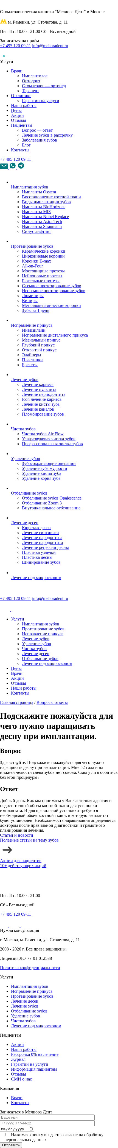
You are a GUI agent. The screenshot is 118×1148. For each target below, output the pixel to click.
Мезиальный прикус (41, 340)
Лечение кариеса (38, 384)
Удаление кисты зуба (41, 473)
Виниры (30, 300)
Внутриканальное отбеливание (51, 508)
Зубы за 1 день (35, 310)
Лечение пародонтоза (42, 537)
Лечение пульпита (39, 389)
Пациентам (21, 125)
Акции (17, 115)
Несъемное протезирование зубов (53, 290)
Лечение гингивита (40, 532)
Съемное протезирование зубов (51, 285)
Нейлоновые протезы (42, 275)
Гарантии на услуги (40, 100)
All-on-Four (32, 266)
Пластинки (32, 359)
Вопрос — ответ (37, 130)
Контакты (20, 150)
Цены (16, 110)
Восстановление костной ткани (51, 196)
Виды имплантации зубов (46, 201)
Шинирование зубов (41, 562)
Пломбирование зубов (43, 414)
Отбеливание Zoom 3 (42, 503)
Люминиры (33, 295)
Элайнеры (31, 354)
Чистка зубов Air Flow (43, 433)
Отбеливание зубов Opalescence (52, 498)
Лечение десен (24, 522)
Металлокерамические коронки (51, 305)
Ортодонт (31, 80)
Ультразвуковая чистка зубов (48, 438)
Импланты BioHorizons (43, 206)
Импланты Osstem (39, 192)
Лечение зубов (24, 379)
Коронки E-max (36, 261)
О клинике (21, 95)
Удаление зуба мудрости (44, 468)
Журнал (18, 1059)
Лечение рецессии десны (45, 547)
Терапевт (30, 90)
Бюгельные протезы (41, 280)
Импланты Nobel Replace (45, 216)
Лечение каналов (38, 409)
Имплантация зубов (29, 187)
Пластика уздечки (39, 552)
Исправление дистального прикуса (55, 335)
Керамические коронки (43, 251)
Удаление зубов (25, 458)
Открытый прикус (39, 350)
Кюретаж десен (36, 527)
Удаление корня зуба (41, 478)
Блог (26, 145)
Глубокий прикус (38, 345)
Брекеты (30, 364)
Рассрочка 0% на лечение (34, 1054)
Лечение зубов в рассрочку (47, 135)
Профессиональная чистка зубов (52, 443)
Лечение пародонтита (42, 542)
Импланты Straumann (42, 226)
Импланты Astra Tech (42, 221)
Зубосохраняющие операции (49, 463)
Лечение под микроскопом (36, 577)
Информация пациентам (34, 1069)
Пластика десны (37, 557)
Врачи (17, 71)
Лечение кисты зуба (41, 404)
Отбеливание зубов (29, 493)
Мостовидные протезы (43, 271)
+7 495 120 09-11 (15, 45)
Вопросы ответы (52, 702)
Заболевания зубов (39, 140)
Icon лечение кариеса (41, 399)
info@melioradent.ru (50, 45)
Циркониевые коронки (43, 256)
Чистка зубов (23, 429)
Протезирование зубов (32, 246)
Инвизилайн (34, 330)
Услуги (17, 619)
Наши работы (23, 105)
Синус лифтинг (36, 231)
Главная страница (16, 702)
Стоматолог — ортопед (44, 85)
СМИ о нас (21, 1079)
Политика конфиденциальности (30, 967)
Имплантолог (34, 76)
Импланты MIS (36, 211)
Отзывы (18, 120)
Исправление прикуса (31, 325)
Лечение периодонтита (43, 394)
